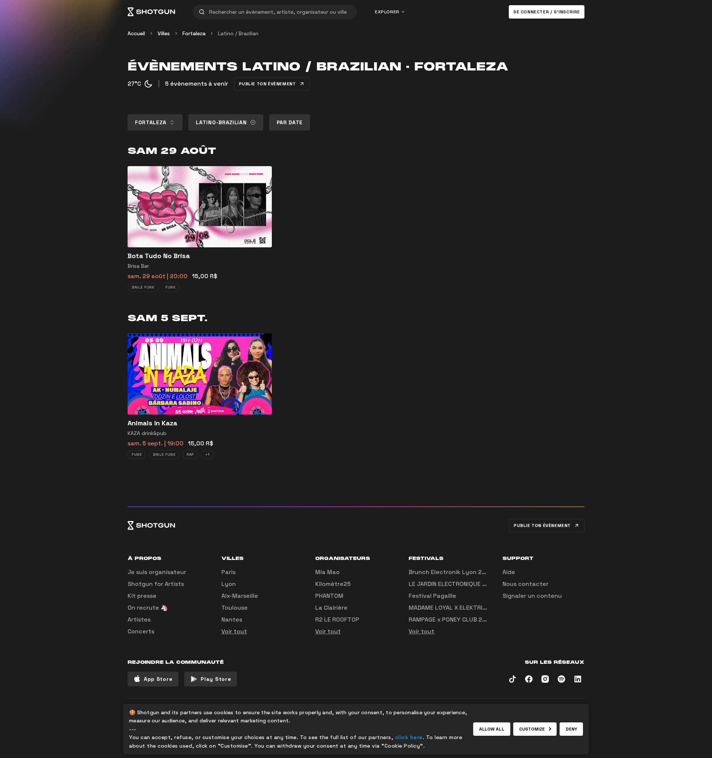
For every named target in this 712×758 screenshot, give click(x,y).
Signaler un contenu (532, 596)
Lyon (228, 584)
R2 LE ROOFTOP (337, 619)
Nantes (231, 619)
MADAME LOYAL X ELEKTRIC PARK (455, 608)
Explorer (387, 12)
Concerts (141, 631)
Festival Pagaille (432, 596)
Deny (571, 729)
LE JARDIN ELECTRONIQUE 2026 (453, 584)
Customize (532, 729)
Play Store (216, 679)
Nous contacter (525, 584)
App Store (158, 679)
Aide (508, 572)
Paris (228, 572)
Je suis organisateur (157, 572)
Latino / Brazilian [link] (238, 33)
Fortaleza (193, 33)
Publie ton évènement (267, 84)
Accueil (136, 33)
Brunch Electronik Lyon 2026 (451, 572)
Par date (290, 122)
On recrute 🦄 (148, 608)
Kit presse (142, 596)
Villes (164, 33)
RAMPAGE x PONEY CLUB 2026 (451, 619)
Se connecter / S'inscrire (546, 12)
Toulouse (234, 608)
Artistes (139, 619)
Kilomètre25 (333, 584)
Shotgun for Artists (156, 584)
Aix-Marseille (239, 596)
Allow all (491, 729)
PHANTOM (329, 596)
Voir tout (234, 631)
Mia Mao (327, 572)
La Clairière (331, 608)
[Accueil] (151, 11)
